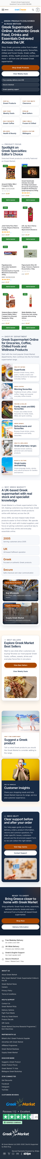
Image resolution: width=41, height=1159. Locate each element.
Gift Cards (5, 1023)
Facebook (5, 1084)
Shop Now (20, 921)
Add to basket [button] (10, 200)
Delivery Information (21, 927)
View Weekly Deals (20, 74)
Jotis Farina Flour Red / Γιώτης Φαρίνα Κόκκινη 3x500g (10, 228)
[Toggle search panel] (33, 9)
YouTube (5, 1090)
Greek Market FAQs (9, 1006)
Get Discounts (7, 1080)
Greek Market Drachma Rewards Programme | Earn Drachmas (19, 1028)
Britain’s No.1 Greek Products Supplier (16, 1038)
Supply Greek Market (10, 1052)
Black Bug (7, 1147)
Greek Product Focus (9, 1065)
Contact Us (6, 1003)
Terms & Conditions (9, 994)
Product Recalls (7, 1019)
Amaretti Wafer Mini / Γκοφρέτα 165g (9, 185)
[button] (37, 9)
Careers (5, 987)
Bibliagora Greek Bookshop (12, 1071)
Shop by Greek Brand (10, 1016)
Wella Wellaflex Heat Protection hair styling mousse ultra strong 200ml (29, 315)
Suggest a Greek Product (11, 1062)
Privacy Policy (7, 990)
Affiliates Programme (9, 1045)
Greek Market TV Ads (10, 1068)
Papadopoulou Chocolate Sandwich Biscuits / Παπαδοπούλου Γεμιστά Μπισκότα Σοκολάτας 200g (10, 269)
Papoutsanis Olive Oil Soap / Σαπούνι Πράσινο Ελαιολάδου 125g (30, 267)
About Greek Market (9, 974)
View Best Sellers (20, 665)
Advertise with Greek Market (12, 1042)
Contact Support (20, 853)
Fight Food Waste (8, 1013)
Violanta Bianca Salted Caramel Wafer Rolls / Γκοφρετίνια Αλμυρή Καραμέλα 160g (9, 315)
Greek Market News (9, 984)
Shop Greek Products (20, 68)
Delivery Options (8, 1010)
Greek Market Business (10, 1049)
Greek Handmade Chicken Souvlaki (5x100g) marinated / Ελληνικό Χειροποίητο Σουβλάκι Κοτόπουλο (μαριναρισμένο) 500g (30, 185)
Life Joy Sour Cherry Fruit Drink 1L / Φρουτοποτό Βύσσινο (29, 228)
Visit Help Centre (20, 847)
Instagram (5, 1087)
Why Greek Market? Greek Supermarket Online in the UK (20, 979)
